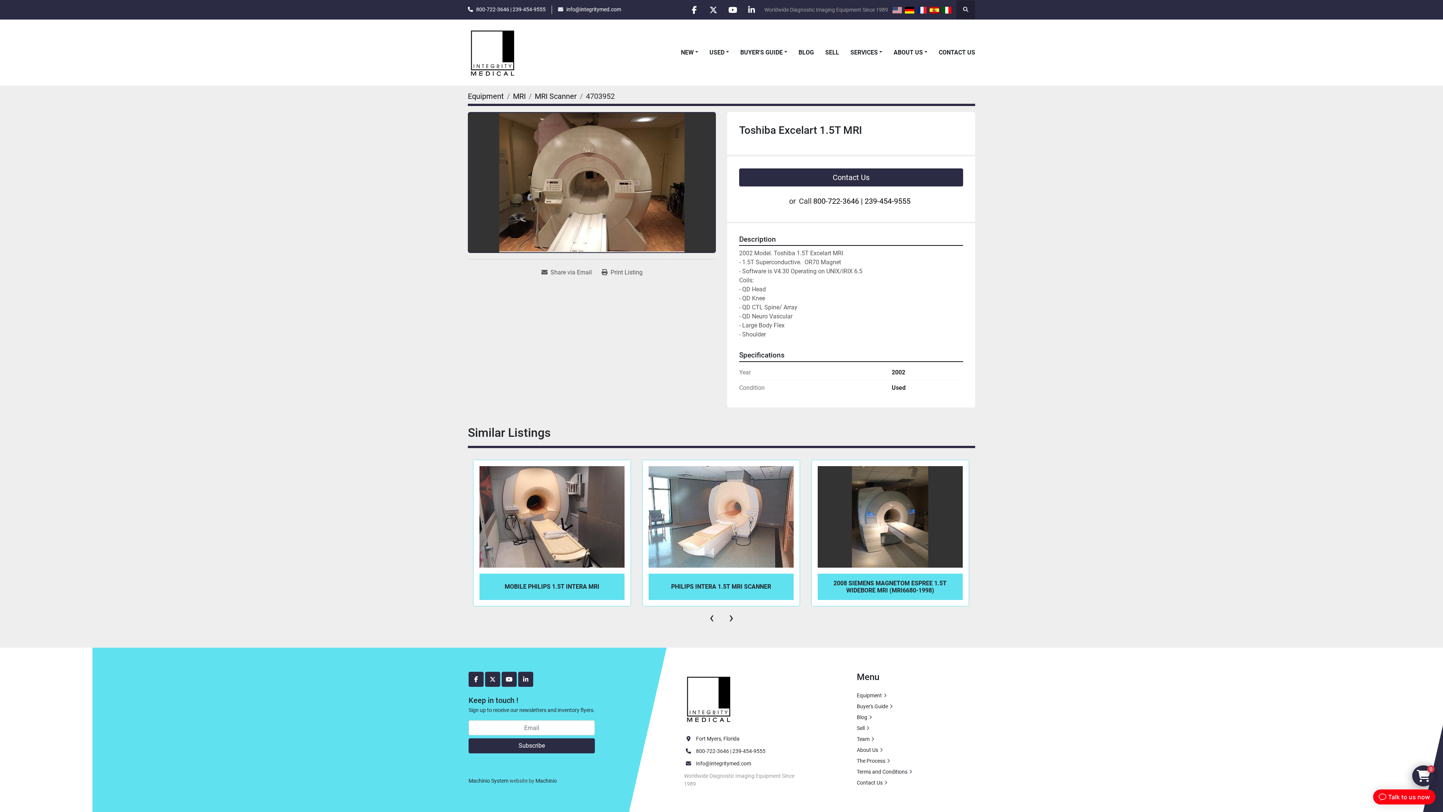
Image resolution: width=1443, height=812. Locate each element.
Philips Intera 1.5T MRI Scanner (721, 586)
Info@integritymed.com (723, 763)
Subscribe (532, 745)
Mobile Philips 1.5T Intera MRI (552, 586)
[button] (689, 52)
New (687, 52)
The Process (871, 761)
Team (863, 739)
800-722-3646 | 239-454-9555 (511, 9)
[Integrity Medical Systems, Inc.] (709, 698)
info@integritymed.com (593, 9)
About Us (908, 52)
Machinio (546, 781)
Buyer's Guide (761, 52)
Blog (806, 52)
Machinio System (488, 781)
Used (717, 52)
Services (864, 52)
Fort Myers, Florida (718, 739)
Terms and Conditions (882, 772)
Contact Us (957, 52)
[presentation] (711, 617)
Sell (832, 52)
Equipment (869, 695)
